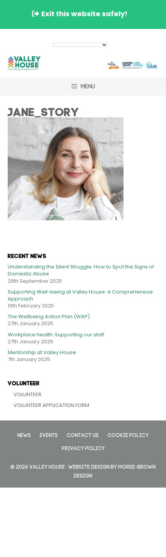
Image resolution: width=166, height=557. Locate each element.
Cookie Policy (128, 434)
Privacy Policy (83, 447)
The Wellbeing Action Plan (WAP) (49, 316)
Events (49, 434)
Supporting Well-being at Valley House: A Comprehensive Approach (80, 295)
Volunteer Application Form (51, 405)
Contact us (83, 434)
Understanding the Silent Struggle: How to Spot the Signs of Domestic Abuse (81, 270)
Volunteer (27, 394)
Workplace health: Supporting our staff (56, 334)
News (24, 434)
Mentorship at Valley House (42, 352)
